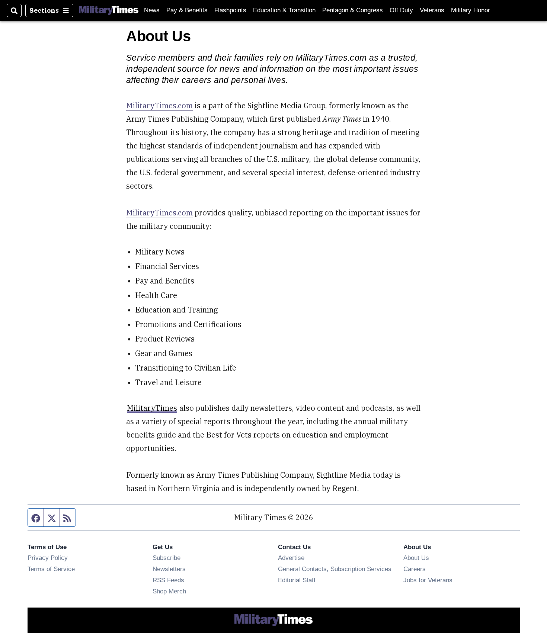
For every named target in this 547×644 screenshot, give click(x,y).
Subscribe (166, 557)
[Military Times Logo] (108, 10)
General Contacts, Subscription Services (334, 569)
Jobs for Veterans (427, 580)
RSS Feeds (168, 580)
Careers (414, 569)
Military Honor (470, 10)
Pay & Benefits (187, 10)
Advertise (291, 557)
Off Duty (401, 10)
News (152, 10)
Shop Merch (169, 591)
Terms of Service (51, 569)
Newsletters (169, 569)
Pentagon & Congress (352, 10)
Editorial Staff (297, 580)
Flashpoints (230, 10)
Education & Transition (284, 10)
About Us (416, 557)
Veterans (432, 10)
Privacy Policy (48, 557)
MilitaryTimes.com (159, 105)
